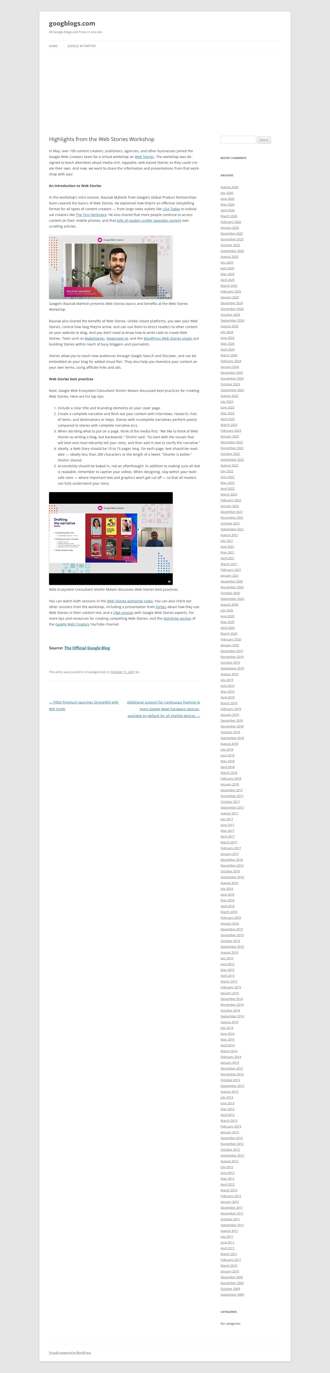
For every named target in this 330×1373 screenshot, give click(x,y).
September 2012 (232, 1155)
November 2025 (232, 239)
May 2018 (227, 761)
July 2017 (227, 819)
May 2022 (227, 483)
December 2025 (232, 233)
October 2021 (230, 523)
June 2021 (227, 546)
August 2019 (229, 674)
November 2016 (232, 865)
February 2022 (231, 500)
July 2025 (227, 262)
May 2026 (227, 204)
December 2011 (232, 1207)
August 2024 (229, 326)
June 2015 (227, 964)
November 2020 (232, 587)
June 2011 (227, 1242)
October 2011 (230, 1219)
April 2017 (228, 836)
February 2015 (231, 987)
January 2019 (230, 714)
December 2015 (232, 929)
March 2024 (229, 355)
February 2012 (231, 1196)
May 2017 (227, 830)
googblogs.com (72, 23)
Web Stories (144, 156)
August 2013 (229, 1091)
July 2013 (227, 1097)
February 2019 (231, 709)
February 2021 (231, 570)
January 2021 (230, 575)
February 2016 (231, 917)
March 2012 (229, 1190)
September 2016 (232, 877)
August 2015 (229, 952)
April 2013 (228, 1115)
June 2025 (227, 268)
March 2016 (229, 912)
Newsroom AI (117, 338)
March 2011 (229, 1254)
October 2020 (230, 593)
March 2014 (229, 1051)
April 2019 (228, 697)
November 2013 (232, 1074)
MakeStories (95, 338)
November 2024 (232, 309)
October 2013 (230, 1080)
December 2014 (232, 999)
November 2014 (232, 1004)
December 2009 (232, 1277)
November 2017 (232, 796)
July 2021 (227, 541)
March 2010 (229, 1265)
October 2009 (230, 1289)
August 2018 (229, 743)
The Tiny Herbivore (91, 214)
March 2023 (229, 425)
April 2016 (228, 906)
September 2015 (232, 946)
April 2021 (228, 558)
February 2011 (231, 1260)
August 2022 (229, 465)
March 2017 (229, 842)
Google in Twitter (81, 46)
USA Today (171, 209)
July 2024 (227, 332)
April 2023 (228, 419)
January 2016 (230, 923)
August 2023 (229, 396)
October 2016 (230, 871)
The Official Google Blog (87, 648)
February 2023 (231, 430)
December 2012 (232, 1138)
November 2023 (232, 378)
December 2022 (232, 442)
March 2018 (229, 772)
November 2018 (232, 726)
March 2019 (229, 703)
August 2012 (229, 1161)
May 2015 (227, 970)
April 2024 (228, 349)
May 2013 (227, 1109)
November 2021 (232, 517)
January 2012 (230, 1202)
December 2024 (232, 303)
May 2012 (227, 1178)
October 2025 (230, 245)
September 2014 (232, 1016)
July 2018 (227, 749)
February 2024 (231, 361)
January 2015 (230, 993)
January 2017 (230, 854)
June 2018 (227, 755)
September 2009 (232, 1294)
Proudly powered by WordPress (70, 1353)
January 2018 (230, 784)
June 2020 (227, 616)
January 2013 (230, 1132)
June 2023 (227, 407)
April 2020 (228, 627)
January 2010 (230, 1271)
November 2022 (232, 448)
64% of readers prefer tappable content (149, 220)
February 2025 (231, 291)
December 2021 (232, 512)
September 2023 (232, 390)
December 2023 (232, 372)
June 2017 (227, 825)
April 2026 (228, 210)
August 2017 (229, 813)
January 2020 (230, 645)
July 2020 (227, 610)
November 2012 (232, 1144)
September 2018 (232, 738)
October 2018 (230, 732)
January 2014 (230, 1062)
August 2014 (229, 1022)
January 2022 (230, 506)
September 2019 (232, 668)
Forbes (161, 606)
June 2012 (227, 1173)
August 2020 (229, 604)
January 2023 (230, 436)
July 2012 (227, 1167)
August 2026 (229, 187)
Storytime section (177, 618)
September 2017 (232, 807)
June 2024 (227, 338)
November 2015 (232, 935)
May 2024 (227, 343)
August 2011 (229, 1231)
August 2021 (229, 535)
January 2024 (230, 367)
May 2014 (227, 1039)
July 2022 (227, 471)
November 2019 (232, 656)
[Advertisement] (165, 88)
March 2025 (229, 285)
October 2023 (230, 384)
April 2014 (228, 1045)
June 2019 (227, 685)
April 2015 (228, 975)
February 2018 (231, 778)
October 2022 (230, 454)
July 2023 (227, 401)
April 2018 (228, 767)
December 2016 (232, 859)
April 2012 (228, 1184)
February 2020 (231, 639)
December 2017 (232, 790)
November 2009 (232, 1283)
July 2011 (227, 1236)
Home (53, 46)
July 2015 (227, 958)
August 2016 (229, 883)
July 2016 (227, 888)
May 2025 (227, 274)
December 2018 (232, 720)
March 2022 (229, 494)
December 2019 (232, 651)
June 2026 (227, 198)
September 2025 (232, 251)
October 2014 (230, 1010)
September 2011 (232, 1225)
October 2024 (230, 314)
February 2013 (231, 1126)
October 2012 (230, 1149)
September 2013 (232, 1086)
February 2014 (231, 1057)
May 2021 (227, 552)
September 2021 (232, 529)
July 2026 (227, 193)
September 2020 (232, 599)
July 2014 (227, 1028)
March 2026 (229, 216)
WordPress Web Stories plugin (168, 338)
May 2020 (227, 622)
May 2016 (227, 900)
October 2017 (230, 801)
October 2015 (230, 941)
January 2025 (230, 297)
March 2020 (229, 633)
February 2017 (231, 848)
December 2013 (232, 1068)
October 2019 (230, 662)
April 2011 (228, 1248)
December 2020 (232, 581)
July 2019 (227, 680)
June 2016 (227, 894)
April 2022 (228, 488)
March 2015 (229, 981)
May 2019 (227, 691)
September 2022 (232, 459)
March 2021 (229, 564)
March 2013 (229, 1120)
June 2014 (227, 1033)
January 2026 (230, 227)
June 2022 (227, 477)
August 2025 (229, 256)
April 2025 (228, 280)
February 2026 (231, 222)
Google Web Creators (72, 624)
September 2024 (232, 320)
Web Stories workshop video (130, 601)
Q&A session (123, 612)
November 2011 (232, 1213)
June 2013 (227, 1103)
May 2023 (227, 413)
